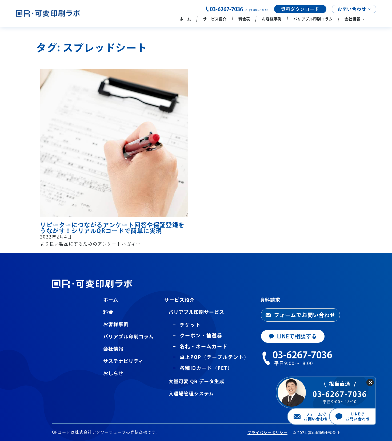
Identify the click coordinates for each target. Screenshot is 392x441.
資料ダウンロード (300, 9)
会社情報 (113, 348)
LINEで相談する (297, 336)
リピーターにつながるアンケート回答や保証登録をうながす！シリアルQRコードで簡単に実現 (112, 228)
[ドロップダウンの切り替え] (369, 9)
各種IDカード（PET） (206, 368)
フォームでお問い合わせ (304, 315)
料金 (108, 311)
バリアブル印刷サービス (196, 311)
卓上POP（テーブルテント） (214, 357)
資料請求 (270, 299)
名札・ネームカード (204, 346)
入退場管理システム (191, 393)
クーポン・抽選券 (201, 335)
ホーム (110, 299)
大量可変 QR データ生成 (196, 381)
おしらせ (113, 373)
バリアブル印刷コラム (128, 336)
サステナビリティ (123, 360)
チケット (190, 324)
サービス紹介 (179, 299)
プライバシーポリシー (267, 432)
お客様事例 (116, 324)
